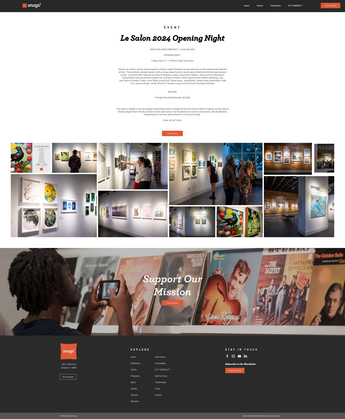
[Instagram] (233, 356)
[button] (248, 5)
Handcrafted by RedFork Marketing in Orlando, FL (261, 416)
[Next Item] (329, 190)
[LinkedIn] (245, 356)
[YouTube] (239, 356)
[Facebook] (227, 356)
